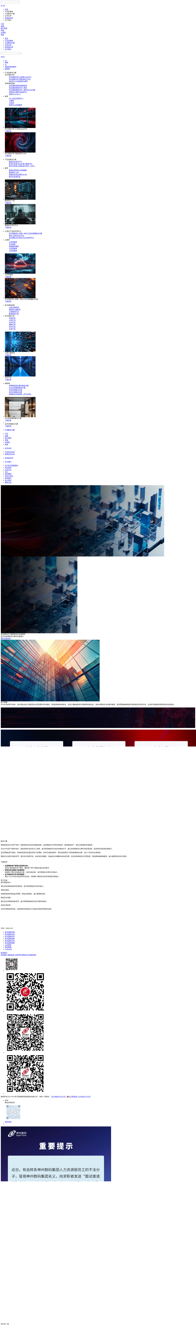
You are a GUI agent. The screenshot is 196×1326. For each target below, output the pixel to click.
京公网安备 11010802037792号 (80, 1096)
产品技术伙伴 (10, 452)
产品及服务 (9, 40)
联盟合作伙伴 (10, 454)
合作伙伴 (8, 45)
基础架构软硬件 (10, 67)
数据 (6, 62)
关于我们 (8, 49)
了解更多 (8, 131)
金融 (2, 26)
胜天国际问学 (10, 936)
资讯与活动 (9, 476)
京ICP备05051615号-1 (58, 1096)
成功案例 (8, 474)
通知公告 (8, 482)
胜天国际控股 (10, 932)
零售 (2, 30)
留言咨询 (8, 1122)
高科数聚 (8, 947)
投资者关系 (9, 47)
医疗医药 (4, 28)
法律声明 (18, 955)
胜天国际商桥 (10, 943)
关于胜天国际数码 (11, 465)
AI (6, 60)
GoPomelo (8, 949)
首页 (6, 38)
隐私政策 (11, 955)
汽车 (2, 24)
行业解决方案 (10, 43)
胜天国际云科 (10, 941)
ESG (6, 472)
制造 (2, 35)
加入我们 (8, 480)
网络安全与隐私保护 (29, 955)
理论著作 (8, 468)
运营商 (3, 32)
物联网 (7, 69)
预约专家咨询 (6, 638)
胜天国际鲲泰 (10, 938)
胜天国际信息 (10, 934)
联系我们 (8, 478)
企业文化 (8, 470)
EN (4, 5)
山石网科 (8, 945)
